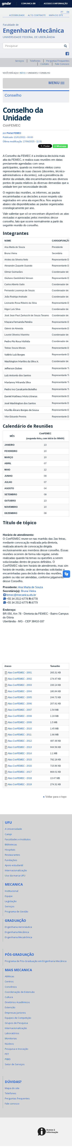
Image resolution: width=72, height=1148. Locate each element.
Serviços (19, 60)
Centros (9, 981)
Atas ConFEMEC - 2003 (20, 685)
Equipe (9, 896)
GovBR (5, 2)
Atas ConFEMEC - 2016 (20, 766)
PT (62, 11)
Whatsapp (61, 146)
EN (68, 11)
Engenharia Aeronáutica (18, 927)
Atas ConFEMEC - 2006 (20, 703)
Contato (44, 64)
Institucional (11, 891)
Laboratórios (12, 1033)
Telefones (35, 60)
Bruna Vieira (28, 591)
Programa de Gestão (16, 911)
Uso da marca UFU (15, 875)
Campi (8, 834)
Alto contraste (37, 15)
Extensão (10, 1007)
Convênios (11, 986)
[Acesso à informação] (48, 1131)
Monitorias (11, 1038)
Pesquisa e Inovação (16, 1048)
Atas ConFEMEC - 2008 (20, 716)
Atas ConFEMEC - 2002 (20, 679)
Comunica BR (28, 3)
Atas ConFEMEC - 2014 (20, 753)
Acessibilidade (17, 15)
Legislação (11, 901)
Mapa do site (56, 15)
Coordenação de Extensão (20, 992)
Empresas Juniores (15, 1012)
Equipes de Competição (18, 1017)
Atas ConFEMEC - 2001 (20, 672)
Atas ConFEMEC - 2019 (20, 784)
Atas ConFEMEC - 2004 (20, 691)
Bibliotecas (11, 844)
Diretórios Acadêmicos (17, 1002)
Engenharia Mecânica (17, 932)
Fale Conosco (62, 64)
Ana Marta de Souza (30, 587)
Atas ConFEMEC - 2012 (20, 741)
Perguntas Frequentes (57, 60)
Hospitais (10, 849)
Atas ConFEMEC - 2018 (20, 778)
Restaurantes (12, 854)
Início (23, 73)
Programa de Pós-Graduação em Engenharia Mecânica (35, 961)
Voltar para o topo (55, 796)
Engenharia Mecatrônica (18, 937)
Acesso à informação (56, 3)
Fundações (11, 860)
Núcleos (9, 1043)
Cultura (9, 997)
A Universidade (13, 829)
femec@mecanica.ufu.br (21, 594)
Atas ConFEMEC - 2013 (20, 747)
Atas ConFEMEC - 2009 (20, 722)
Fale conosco (12, 1103)
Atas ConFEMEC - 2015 (20, 759)
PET (7, 1054)
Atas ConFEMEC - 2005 (20, 697)
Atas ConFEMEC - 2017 (20, 772)
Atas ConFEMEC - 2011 (20, 734)
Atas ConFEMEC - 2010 (20, 728)
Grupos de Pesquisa (16, 1023)
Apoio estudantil (14, 865)
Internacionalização (16, 870)
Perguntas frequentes (17, 1098)
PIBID (8, 1059)
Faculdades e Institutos (18, 839)
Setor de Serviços (15, 1064)
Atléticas (9, 976)
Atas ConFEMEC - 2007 (20, 710)
